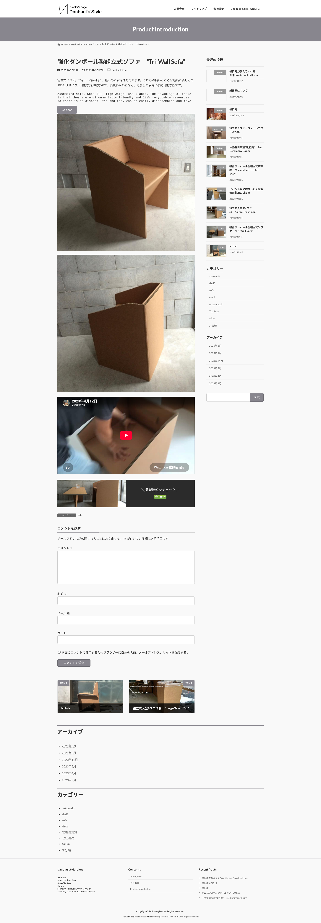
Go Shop (67, 109)
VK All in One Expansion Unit (184, 916)
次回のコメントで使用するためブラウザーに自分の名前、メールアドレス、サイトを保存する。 (125, 652)
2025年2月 (215, 353)
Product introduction (140, 889)
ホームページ (137, 876)
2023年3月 (215, 383)
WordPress (140, 916)
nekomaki (214, 276)
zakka (212, 318)
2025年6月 (215, 345)
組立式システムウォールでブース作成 (221, 892)
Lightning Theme (159, 916)
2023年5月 (215, 368)
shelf (212, 283)
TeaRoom (214, 311)
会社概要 (134, 883)
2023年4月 (215, 375)
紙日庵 (233, 109)
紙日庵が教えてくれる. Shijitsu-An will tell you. (225, 877)
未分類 (213, 325)
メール (63, 613)
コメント (65, 548)
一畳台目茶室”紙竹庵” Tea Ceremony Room (224, 897)
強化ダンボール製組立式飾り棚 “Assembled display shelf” (246, 170)
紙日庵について (238, 90)
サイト (61, 633)
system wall (216, 304)
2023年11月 (216, 360)
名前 (62, 594)
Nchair (233, 246)
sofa (80, 515)
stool (212, 297)
